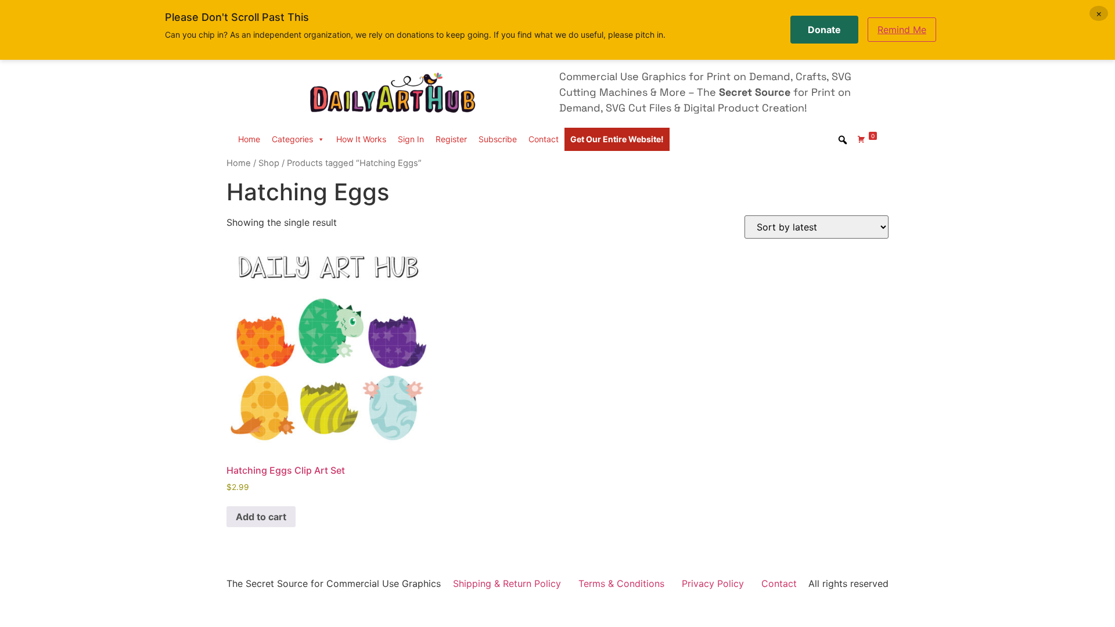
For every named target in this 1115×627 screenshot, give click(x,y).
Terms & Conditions (621, 583)
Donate (824, 29)
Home (249, 139)
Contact (543, 139)
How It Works (361, 139)
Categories (292, 139)
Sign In (411, 139)
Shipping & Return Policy (507, 583)
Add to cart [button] (261, 516)
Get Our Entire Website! (617, 139)
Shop (268, 163)
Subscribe (498, 139)
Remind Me (901, 29)
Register (451, 139)
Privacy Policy (713, 583)
